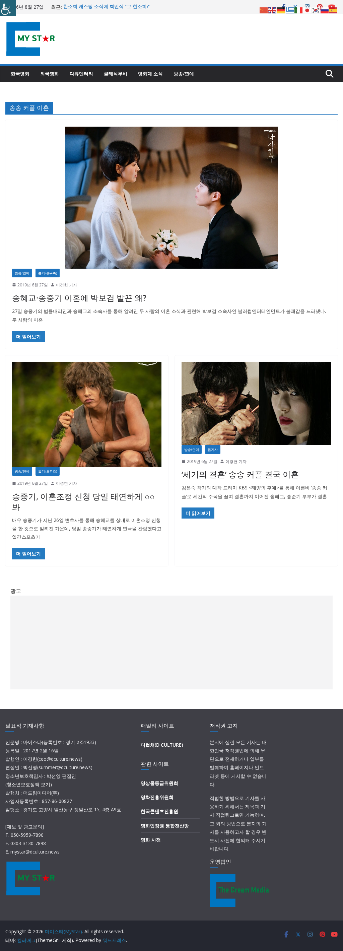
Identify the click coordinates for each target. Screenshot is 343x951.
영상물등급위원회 (159, 783)
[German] (281, 9)
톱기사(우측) (47, 273)
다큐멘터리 (81, 73)
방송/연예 (184, 73)
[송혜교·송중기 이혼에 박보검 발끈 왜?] (171, 198)
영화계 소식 (150, 73)
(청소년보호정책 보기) (28, 784)
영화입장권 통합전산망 (165, 825)
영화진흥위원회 (157, 797)
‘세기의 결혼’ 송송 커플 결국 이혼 (240, 474)
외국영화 (49, 73)
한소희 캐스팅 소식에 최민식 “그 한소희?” (106, 7)
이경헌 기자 (66, 285)
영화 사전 (151, 839)
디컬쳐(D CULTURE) (162, 745)
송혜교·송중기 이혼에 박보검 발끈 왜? (79, 297)
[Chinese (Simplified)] (264, 9)
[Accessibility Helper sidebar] (8, 8)
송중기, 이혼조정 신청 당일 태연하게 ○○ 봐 (83, 501)
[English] (272, 9)
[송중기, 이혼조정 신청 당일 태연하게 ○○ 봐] (86, 414)
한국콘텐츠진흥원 (159, 811)
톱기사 (213, 449)
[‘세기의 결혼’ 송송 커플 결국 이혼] (256, 403)
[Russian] (325, 9)
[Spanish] (333, 9)
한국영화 (20, 73)
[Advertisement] (171, 642)
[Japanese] (307, 9)
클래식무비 (115, 73)
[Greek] (290, 9)
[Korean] (316, 9)
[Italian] (298, 9)
